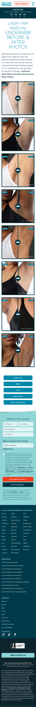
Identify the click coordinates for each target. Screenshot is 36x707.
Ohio (24, 513)
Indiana (4, 540)
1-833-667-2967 (9, 471)
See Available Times (18, 479)
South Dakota (27, 530)
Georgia (4, 530)
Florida (3, 527)
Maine (13, 513)
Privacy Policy (13, 492)
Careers (4, 611)
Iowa (3, 543)
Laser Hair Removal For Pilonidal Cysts (12, 588)
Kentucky (4, 549)
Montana (14, 533)
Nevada (13, 540)
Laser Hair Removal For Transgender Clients (14, 592)
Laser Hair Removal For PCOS (10, 585)
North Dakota (15, 553)
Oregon (25, 520)
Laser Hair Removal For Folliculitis (11, 579)
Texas (24, 536)
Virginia (25, 543)
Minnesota (14, 527)
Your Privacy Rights (7, 627)
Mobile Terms (22, 467)
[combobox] (18, 445)
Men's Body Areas (18, 402)
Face (18, 390)
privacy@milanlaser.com (26, 471)
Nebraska (14, 536)
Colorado (4, 520)
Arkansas (4, 517)
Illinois (3, 536)
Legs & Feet (18, 396)
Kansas (4, 546)
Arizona (4, 513)
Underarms (18, 378)
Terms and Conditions (8, 624)
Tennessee (26, 533)
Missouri (13, 530)
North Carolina (15, 549)
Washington (26, 546)
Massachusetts (15, 520)
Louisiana (4, 553)
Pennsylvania (27, 523)
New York (14, 546)
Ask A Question (18, 484)
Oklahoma (26, 517)
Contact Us (5, 618)
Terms (22, 492)
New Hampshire (15, 543)
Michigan (13, 523)
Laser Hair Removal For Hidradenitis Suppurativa (15, 582)
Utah (24, 540)
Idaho (3, 533)
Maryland (14, 517)
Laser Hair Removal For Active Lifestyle (13, 565)
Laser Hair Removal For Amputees (11, 569)
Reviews (4, 604)
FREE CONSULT (21, 4)
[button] (33, 3)
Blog (3, 608)
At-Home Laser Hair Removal (10, 562)
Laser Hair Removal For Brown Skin (12, 575)
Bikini (18, 384)
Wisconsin (26, 549)
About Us (4, 601)
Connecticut (5, 523)
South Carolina (27, 527)
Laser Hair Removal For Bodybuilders (12, 572)
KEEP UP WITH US (18, 655)
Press (3, 614)
